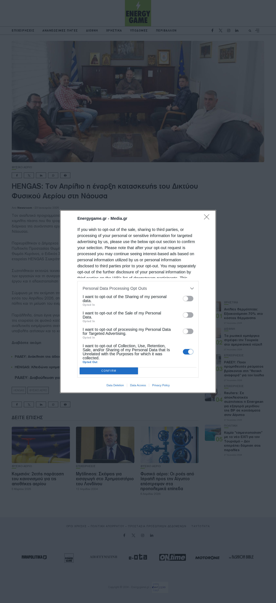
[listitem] (138, 288)
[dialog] (138, 301)
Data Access (138, 385)
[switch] (188, 298)
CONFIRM (108, 370)
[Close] (208, 218)
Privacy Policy (161, 385)
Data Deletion (115, 385)
